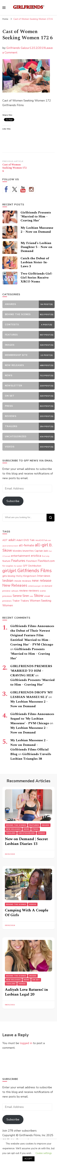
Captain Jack (41, 551)
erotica (36, 555)
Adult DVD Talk (25, 540)
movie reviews (22, 581)
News (26, 829)
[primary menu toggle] (4, 8)
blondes (17, 551)
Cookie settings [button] (43, 1153)
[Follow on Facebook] (6, 189)
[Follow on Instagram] (31, 189)
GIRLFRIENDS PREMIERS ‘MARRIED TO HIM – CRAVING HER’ (31, 671)
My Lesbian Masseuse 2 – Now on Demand (37, 229)
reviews (34, 591)
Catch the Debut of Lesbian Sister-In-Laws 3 (35, 262)
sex (31, 596)
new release (41, 580)
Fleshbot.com (46, 561)
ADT (5, 540)
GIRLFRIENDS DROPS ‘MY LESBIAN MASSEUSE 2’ (31, 694)
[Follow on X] (14, 189)
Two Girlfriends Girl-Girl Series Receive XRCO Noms (37, 277)
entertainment (20, 556)
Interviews (43, 576)
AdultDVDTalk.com (43, 540)
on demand (46, 586)
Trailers (24, 601)
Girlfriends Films (34, 570)
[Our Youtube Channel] (23, 189)
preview (6, 590)
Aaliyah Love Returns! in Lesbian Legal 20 (26, 992)
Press (35, 829)
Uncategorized (27, 833)
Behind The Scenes (16, 825)
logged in (26, 1043)
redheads (14, 591)
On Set (36, 980)
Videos (41, 833)
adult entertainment (10, 546)
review (23, 590)
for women (18, 566)
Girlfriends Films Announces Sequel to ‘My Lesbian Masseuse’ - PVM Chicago (32, 719)
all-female (26, 545)
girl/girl (9, 571)
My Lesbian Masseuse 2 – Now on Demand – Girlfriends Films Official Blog (29, 747)
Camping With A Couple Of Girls (26, 912)
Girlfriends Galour (18, 48)
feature (6, 561)
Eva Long (45, 556)
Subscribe (12, 501)
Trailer (16, 601)
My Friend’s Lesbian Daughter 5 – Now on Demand (36, 247)
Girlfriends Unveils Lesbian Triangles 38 (30, 756)
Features (18, 560)
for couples (7, 565)
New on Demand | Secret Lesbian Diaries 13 (26, 841)
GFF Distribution (32, 565)
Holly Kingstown (26, 576)
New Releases (14, 585)
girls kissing (8, 576)
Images (45, 825)
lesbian (7, 580)
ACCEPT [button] (28, 1158)
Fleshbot (31, 561)
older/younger (34, 586)
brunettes (28, 551)
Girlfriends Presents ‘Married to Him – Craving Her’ (36, 216)
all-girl (41, 545)
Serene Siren (21, 596)
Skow (38, 595)
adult (12, 540)
